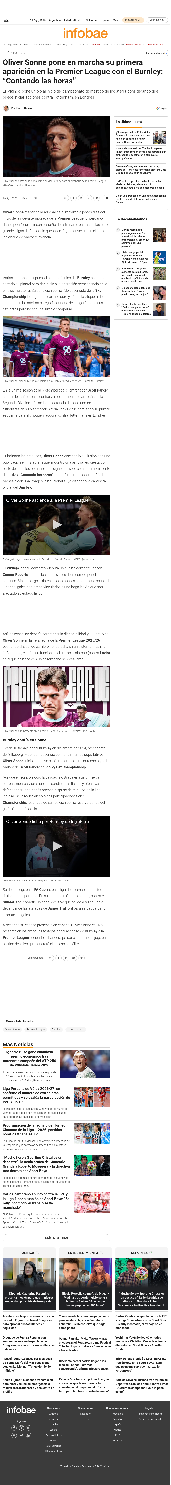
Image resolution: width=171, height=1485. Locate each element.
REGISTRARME (133, 20)
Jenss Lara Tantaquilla (109, 44)
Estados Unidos (73, 20)
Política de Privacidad (150, 1419)
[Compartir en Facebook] (73, 198)
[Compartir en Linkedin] (89, 198)
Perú (117, 1435)
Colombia (91, 20)
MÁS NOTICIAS (56, 1238)
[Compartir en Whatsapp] (66, 198)
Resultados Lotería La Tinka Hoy (38, 44)
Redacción (85, 1413)
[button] (6, 20)
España (105, 20)
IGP (141, 44)
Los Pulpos (71, 44)
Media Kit (117, 1440)
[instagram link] (28, 1428)
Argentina (55, 20)
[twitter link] (21, 1428)
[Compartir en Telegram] (96, 198)
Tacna (60, 44)
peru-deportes (76, 1029)
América (53, 1413)
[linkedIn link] (28, 1435)
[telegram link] (21, 1435)
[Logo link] (85, 32)
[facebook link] (14, 1428)
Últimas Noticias (53, 1451)
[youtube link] (14, 1435)
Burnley (56, 1029)
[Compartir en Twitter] (81, 198)
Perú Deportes (13, 53)
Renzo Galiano (24, 108)
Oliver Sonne (12, 1029)
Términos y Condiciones (149, 1413)
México (117, 20)
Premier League (36, 1029)
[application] (56, 525)
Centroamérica (53, 1446)
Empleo (85, 1419)
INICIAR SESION (157, 20)
